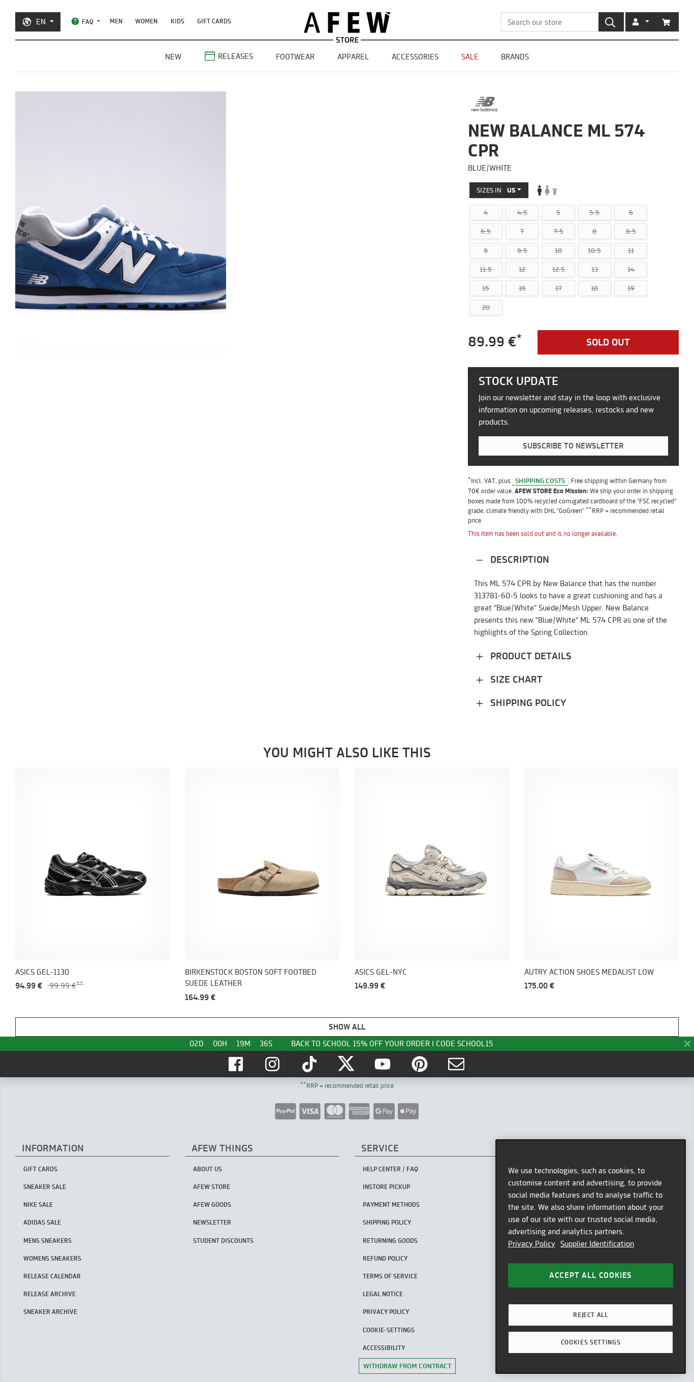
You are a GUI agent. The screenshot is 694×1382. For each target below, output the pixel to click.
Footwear (295, 56)
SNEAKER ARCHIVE (50, 1311)
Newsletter (212, 1222)
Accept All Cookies (590, 1275)
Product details (530, 656)
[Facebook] (237, 1064)
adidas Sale (42, 1222)
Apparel (353, 56)
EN (41, 21)
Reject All (590, 1315)
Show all (347, 1027)
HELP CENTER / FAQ (390, 1169)
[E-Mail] (457, 1064)
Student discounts (223, 1240)
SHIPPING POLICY (387, 1222)
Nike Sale (38, 1204)
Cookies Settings (591, 1342)
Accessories (415, 56)
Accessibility (384, 1348)
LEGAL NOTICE (383, 1294)
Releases (235, 56)
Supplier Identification (597, 1243)
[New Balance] (484, 104)
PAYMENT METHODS (391, 1204)
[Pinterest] (420, 1064)
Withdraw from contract (407, 1366)
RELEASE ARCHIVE (49, 1294)
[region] (590, 1256)
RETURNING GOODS (390, 1240)
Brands (515, 56)
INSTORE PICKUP (386, 1187)
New (173, 56)
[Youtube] (383, 1064)
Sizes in (496, 190)
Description (518, 559)
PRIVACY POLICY (386, 1311)
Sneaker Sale (44, 1187)
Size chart (515, 679)
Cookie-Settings (389, 1330)
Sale (470, 56)
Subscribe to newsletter (573, 446)
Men (116, 21)
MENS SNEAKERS (47, 1240)
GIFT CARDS (214, 21)
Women (146, 21)
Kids (177, 21)
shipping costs (540, 480)
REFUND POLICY (385, 1258)
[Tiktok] (310, 1064)
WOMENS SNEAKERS (52, 1258)
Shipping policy (527, 703)
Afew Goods (212, 1204)
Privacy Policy (531, 1243)
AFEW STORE (347, 22)
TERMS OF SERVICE (390, 1276)
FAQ (87, 21)
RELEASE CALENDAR (52, 1276)
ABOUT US (207, 1169)
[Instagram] (273, 1064)
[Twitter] (347, 1064)
